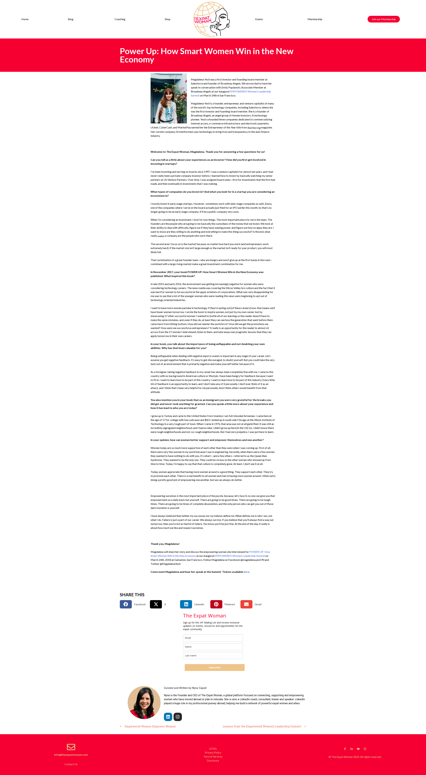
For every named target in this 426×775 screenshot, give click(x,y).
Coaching (119, 19)
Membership (315, 19)
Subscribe (214, 667)
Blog (70, 19)
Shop (167, 19)
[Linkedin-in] (351, 749)
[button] (71, 19)
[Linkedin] (168, 717)
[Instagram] (178, 717)
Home (24, 19)
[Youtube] (358, 749)
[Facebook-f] (345, 749)
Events (259, 19)
